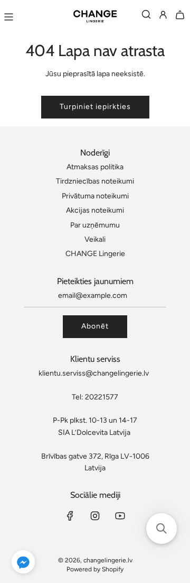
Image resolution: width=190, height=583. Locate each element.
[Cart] (180, 16)
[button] (23, 563)
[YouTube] (119, 515)
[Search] (146, 16)
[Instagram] (95, 515)
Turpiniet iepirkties (95, 106)
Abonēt (95, 326)
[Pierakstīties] (163, 16)
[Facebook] (70, 515)
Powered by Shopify (95, 569)
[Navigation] (8, 17)
